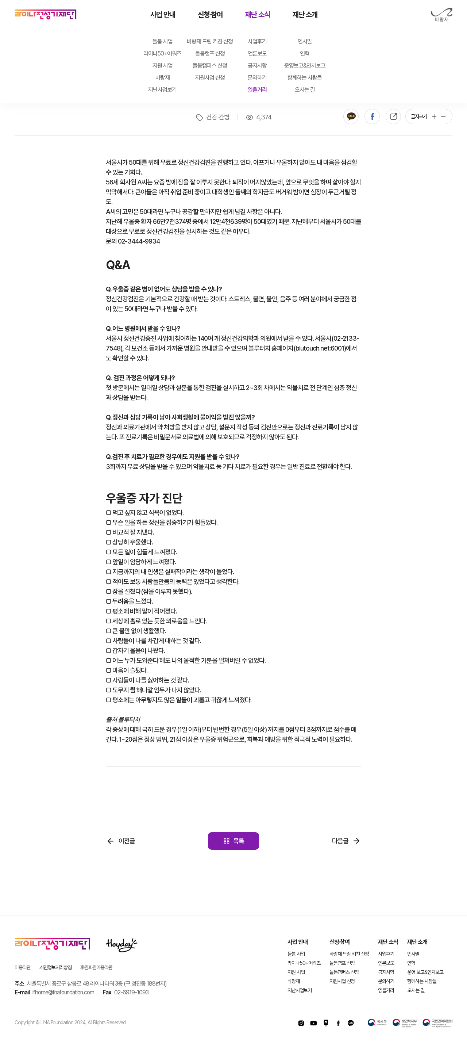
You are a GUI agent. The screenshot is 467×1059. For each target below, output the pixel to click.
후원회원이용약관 (96, 967)
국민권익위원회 (437, 1023)
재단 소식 (257, 14)
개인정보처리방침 (55, 967)
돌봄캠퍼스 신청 (210, 65)
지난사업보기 (162, 89)
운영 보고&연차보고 (425, 972)
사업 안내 (162, 14)
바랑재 (441, 15)
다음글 (340, 841)
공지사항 (257, 65)
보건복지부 (405, 1023)
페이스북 (372, 116)
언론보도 (257, 53)
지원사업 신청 (210, 77)
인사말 (305, 41)
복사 (393, 116)
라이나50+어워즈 (162, 53)
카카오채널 (350, 1023)
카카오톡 (351, 116)
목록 (238, 841)
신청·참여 (210, 14)
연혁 (304, 53)
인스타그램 (301, 1023)
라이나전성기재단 (46, 14)
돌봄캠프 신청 (210, 53)
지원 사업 (163, 65)
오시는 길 (305, 89)
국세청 (377, 1023)
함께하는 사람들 (304, 77)
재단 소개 (305, 14)
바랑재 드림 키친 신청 (210, 41)
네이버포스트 (325, 1023)
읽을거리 (257, 89)
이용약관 (23, 967)
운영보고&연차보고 (304, 65)
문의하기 (257, 77)
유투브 (313, 1023)
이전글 (127, 841)
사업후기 (257, 41)
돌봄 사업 (163, 41)
